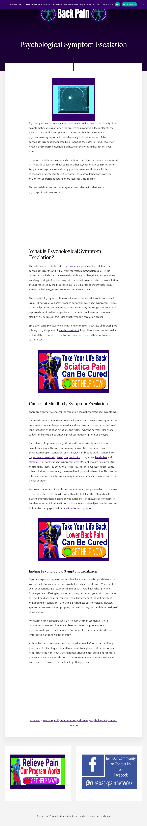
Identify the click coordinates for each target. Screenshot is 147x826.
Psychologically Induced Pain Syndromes (65, 720)
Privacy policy (129, 4)
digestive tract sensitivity (42, 457)
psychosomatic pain (75, 266)
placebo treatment (68, 330)
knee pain (62, 457)
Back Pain (35, 720)
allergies (33, 462)
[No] (143, 4)
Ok (117, 4)
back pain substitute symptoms (77, 508)
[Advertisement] (73, 218)
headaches (101, 457)
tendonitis (74, 457)
